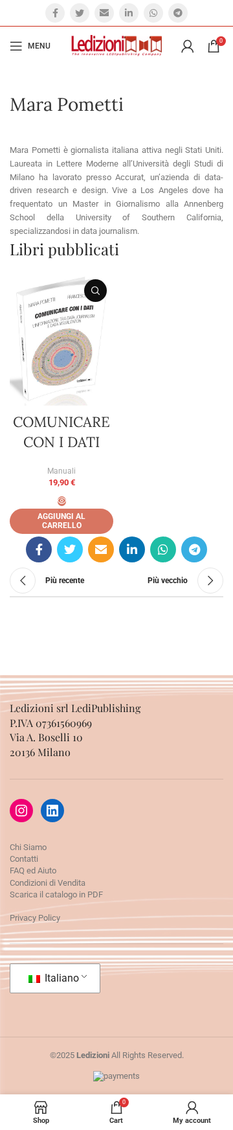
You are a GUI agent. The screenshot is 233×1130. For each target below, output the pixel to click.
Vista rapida (95, 290)
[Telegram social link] (178, 13)
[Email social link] (104, 13)
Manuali (61, 471)
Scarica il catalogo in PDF (56, 894)
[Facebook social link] (55, 13)
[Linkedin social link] (129, 13)
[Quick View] (62, 501)
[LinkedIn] (52, 810)
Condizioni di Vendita (47, 883)
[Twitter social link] (79, 13)
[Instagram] (21, 810)
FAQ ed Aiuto (33, 870)
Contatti (24, 859)
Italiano (60, 978)
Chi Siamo (28, 847)
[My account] (188, 46)
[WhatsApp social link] (153, 13)
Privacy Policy (35, 918)
